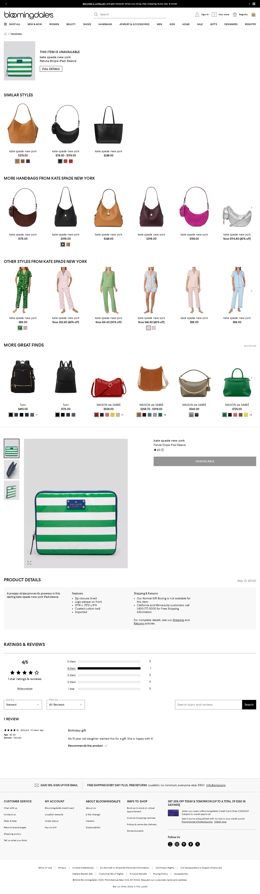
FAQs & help (10, 821)
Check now (220, 821)
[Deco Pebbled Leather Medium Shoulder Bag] (66, 207)
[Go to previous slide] (6, 4)
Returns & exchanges (15, 827)
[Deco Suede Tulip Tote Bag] (23, 124)
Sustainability (93, 827)
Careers (90, 821)
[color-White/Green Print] (148, 328)
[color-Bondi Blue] (150, 415)
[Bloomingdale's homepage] (5, 33)
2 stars (71, 682)
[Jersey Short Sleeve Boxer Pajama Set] (151, 291)
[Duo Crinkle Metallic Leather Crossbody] (237, 207)
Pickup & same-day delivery (142, 824)
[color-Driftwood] (23, 161)
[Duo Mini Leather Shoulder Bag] (66, 124)
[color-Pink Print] (154, 328)
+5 (250, 414)
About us (91, 808)
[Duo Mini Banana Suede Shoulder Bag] (194, 207)
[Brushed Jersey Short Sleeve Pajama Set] (23, 291)
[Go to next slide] (249, 4)
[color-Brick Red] (96, 415)
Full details (51, 69)
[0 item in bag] (253, 14)
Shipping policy (12, 834)
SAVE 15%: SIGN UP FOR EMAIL (59, 785)
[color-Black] (63, 244)
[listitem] (130, 4)
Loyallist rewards (54, 814)
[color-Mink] (32, 415)
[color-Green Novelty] (20, 328)
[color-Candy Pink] (107, 415)
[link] (23, 157)
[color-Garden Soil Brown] (68, 244)
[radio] (17, 161)
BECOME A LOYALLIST (94, 3)
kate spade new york (55, 57)
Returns (139, 623)
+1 (36, 414)
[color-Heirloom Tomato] (71, 161)
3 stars (71, 675)
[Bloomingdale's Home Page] (29, 15)
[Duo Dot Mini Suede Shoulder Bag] (23, 207)
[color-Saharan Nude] (118, 415)
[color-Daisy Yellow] (112, 415)
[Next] (252, 208)
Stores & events (135, 831)
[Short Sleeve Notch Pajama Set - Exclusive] (237, 291)
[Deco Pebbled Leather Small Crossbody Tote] (108, 207)
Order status (51, 821)
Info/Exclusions (216, 785)
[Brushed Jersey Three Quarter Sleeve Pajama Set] (108, 291)
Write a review (25, 688)
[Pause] (254, 4)
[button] (66, 503)
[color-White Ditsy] (25, 328)
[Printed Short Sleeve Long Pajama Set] (66, 291)
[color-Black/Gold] (11, 415)
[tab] (11, 448)
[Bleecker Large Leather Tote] (108, 124)
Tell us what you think (15, 840)
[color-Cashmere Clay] (191, 415)
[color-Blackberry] (28, 161)
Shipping (178, 620)
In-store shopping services (141, 818)
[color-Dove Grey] (155, 415)
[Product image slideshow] (76, 503)
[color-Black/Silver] (60, 161)
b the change (93, 814)
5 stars (71, 661)
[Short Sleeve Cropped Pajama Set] (194, 291)
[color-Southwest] (65, 161)
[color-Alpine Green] (16, 415)
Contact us (10, 814)
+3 (165, 414)
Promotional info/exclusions (197, 821)
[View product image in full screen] (29, 563)
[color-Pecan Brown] (139, 415)
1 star (71, 688)
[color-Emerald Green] (160, 415)
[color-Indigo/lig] (27, 415)
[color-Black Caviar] (102, 415)
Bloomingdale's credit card (59, 808)
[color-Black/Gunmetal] (21, 415)
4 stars (71, 668)
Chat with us (10, 808)
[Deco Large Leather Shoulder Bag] (151, 207)
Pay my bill (51, 827)
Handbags (16, 33)
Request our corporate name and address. (164, 880)
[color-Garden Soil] (17, 161)
